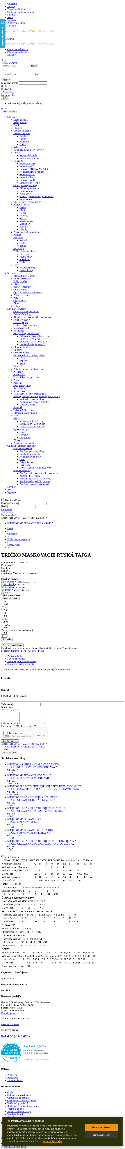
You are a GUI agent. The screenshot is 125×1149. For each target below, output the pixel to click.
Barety (23, 207)
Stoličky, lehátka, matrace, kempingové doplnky (36, 396)
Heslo (4, 506)
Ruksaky (17, 382)
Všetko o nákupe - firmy (19, 1111)
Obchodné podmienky (18, 52)
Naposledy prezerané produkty (22, 661)
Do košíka (6, 639)
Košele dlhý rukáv (28, 155)
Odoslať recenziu (10, 741)
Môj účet (6, 80)
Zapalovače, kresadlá (23, 443)
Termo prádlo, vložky (30, 182)
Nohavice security (22, 278)
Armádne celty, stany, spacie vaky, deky (39, 473)
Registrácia (6, 89)
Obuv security (20, 289)
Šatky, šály (18, 248)
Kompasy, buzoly (21, 319)
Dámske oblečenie (22, 130)
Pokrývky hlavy (21, 204)
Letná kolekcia (20, 119)
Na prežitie (18, 330)
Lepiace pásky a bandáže (25, 325)
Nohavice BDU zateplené (32, 171)
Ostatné (17, 306)
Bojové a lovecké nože (30, 339)
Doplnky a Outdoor (16, 9)
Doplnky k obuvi (28, 191)
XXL (5, 626)
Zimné (23, 245)
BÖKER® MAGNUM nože (33, 341)
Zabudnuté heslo (9, 95)
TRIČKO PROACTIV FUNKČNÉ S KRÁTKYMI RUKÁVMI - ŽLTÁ (43, 789)
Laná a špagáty (20, 322)
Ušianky (24, 229)
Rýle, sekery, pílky (22, 385)
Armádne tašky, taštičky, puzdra (35, 481)
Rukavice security (22, 287)
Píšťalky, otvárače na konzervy (28, 369)
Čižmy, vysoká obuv (29, 188)
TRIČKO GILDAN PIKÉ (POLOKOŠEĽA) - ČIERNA (35, 811)
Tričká (23, 144)
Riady (22, 363)
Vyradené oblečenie (22, 448)
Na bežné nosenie (28, 267)
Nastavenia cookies (52, 1141)
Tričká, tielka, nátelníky (24, 251)
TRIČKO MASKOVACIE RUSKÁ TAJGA (23, 746)
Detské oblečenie (21, 133)
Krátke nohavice (27, 163)
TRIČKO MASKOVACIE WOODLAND (28, 778)
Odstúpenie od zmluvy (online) (22, 1100)
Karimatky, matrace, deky (32, 399)
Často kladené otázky (17, 49)
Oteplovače (25, 437)
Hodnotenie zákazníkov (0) (20, 664)
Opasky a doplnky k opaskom (27, 292)
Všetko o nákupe (15, 1108)
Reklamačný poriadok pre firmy (22, 1106)
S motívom (25, 259)
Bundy (16, 125)
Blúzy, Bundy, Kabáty (24, 276)
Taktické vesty (26, 270)
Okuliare (17, 350)
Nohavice (24, 141)
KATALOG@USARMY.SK (15, 1036)
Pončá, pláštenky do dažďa (26, 232)
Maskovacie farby (22, 328)
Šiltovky (24, 226)
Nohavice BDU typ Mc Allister (35, 169)
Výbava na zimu (21, 429)
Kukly (23, 218)
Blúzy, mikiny (20, 122)
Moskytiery (25, 224)
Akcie (10, 17)
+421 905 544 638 (35, 650)
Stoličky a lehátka (28, 404)
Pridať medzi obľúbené (12, 645)
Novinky (11, 14)
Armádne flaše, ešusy (30, 476)
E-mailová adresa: (9, 83)
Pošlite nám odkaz (10, 723)
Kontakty (11, 25)
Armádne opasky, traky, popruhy (35, 478)
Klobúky (24, 215)
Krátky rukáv (26, 256)
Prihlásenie (12, 1075)
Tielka (22, 262)
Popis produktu (14, 656)
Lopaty (23, 432)
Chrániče (17, 128)
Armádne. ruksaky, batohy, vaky (35, 484)
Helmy (23, 213)
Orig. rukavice (26, 462)
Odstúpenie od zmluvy (18, 1097)
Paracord (17, 366)
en (5, 60)
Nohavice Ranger (28, 177)
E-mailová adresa (9, 503)
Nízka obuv (25, 193)
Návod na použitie (16, 658)
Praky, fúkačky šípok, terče (26, 377)
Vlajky (16, 418)
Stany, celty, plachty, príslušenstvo (29, 393)
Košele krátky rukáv (29, 158)
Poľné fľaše (19, 374)
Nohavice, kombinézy (30, 456)
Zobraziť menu (8, 112)
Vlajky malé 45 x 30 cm (31, 421)
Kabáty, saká (19, 147)
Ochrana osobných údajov (20, 1095)
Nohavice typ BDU (29, 180)
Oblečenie (12, 3)
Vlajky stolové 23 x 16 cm (32, 424)
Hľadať (34, 66)
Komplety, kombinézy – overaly (28, 150)
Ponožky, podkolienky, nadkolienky (37, 196)
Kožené (23, 240)
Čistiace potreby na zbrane (26, 311)
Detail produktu (9, 752)
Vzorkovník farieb (16, 1114)
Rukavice (18, 237)
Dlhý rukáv (25, 254)
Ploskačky (18, 371)
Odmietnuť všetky (101, 1135)
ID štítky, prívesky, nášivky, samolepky (32, 317)
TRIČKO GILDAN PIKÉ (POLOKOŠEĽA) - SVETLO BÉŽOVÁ (40, 843)
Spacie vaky (19, 391)
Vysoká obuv (26, 199)
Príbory (23, 361)
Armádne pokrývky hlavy (32, 451)
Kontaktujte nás (8, 1013)
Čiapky (23, 139)
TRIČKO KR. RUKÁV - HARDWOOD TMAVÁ (32, 767)
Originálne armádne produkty (21, 12)
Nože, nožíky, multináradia (26, 333)
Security (11, 6)
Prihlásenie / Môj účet (17, 23)
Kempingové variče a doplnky (34, 402)
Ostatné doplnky (21, 352)
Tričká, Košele (20, 281)
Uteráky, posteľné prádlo (25, 413)
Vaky (15, 415)
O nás (10, 1092)
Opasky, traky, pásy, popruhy (27, 202)
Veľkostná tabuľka (10, 598)
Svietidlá (17, 407)
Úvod (10, 528)
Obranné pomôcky (22, 347)
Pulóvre (17, 234)
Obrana (17, 303)
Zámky (16, 440)
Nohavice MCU (27, 174)
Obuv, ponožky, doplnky (25, 185)
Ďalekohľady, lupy (22, 314)
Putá (15, 297)
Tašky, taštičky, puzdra (24, 410)
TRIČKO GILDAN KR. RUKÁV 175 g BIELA (31, 800)
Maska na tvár (26, 221)
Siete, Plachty (20, 388)
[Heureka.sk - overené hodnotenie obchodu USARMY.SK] (27, 1061)
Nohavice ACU (27, 166)
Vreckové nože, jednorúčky (33, 344)
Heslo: (4, 86)
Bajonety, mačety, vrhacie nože (34, 336)
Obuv (22, 459)
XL (4, 620)
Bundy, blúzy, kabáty (30, 454)
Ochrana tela (19, 300)
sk (2, 60)
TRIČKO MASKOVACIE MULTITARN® (28, 832)
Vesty (16, 265)
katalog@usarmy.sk (10, 650)
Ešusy (22, 358)
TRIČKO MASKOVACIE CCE (23, 822)
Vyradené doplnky (22, 470)
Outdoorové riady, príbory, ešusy (29, 355)
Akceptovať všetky (101, 1127)
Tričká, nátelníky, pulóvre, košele (35, 467)
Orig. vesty (25, 465)
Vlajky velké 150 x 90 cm (32, 426)
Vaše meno (6, 704)
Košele (16, 152)
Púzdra (16, 380)
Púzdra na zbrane (21, 295)
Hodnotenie (6, 707)
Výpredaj (11, 20)
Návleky (24, 434)
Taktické (24, 243)
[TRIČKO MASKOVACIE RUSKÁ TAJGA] (30, 523)
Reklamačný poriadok (18, 1103)
